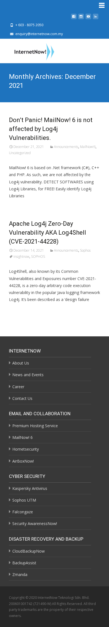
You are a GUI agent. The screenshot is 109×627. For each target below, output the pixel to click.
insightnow (21, 256)
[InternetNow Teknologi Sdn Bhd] (30, 50)
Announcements (66, 146)
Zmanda (19, 574)
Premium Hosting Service (35, 425)
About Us (20, 363)
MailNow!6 (88, 146)
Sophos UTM (24, 500)
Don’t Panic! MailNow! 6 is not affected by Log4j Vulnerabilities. (51, 128)
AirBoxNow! (23, 461)
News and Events (28, 374)
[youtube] (88, 18)
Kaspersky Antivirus (29, 488)
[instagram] (81, 18)
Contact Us (22, 398)
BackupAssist (24, 562)
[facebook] (74, 18)
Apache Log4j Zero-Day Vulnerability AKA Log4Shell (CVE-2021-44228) (47, 232)
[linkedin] (95, 18)
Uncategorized (20, 152)
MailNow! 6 (22, 437)
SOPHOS (38, 256)
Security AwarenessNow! (34, 523)
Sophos (85, 250)
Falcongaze (22, 511)
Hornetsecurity (25, 449)
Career (18, 386)
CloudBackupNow (28, 551)
